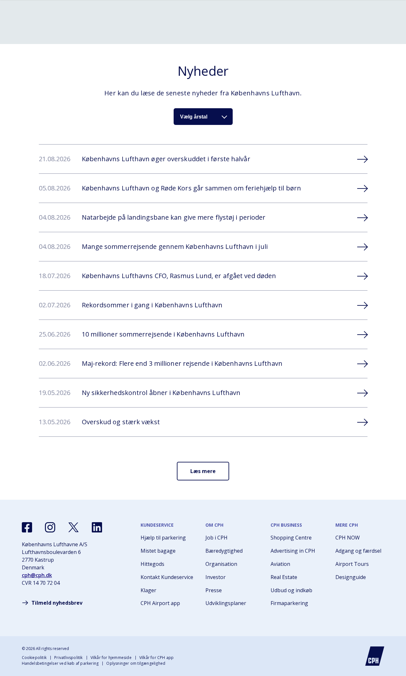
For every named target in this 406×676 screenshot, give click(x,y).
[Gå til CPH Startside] (374, 656)
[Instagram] (50, 527)
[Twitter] (73, 527)
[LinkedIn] (97, 527)
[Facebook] (27, 527)
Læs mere (203, 471)
